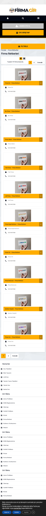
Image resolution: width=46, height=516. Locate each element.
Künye (5, 415)
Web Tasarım (7, 373)
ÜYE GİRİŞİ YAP (24, 33)
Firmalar (3, 50)
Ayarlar (26, 512)
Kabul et (6, 512)
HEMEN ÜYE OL (24, 26)
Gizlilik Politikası (8, 411)
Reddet (17, 512)
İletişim (5, 427)
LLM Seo (6, 377)
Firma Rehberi (7, 419)
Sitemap (5, 407)
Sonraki (39, 62)
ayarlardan (17, 508)
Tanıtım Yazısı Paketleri (10, 381)
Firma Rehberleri (13, 50)
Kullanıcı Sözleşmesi (9, 423)
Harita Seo (6, 389)
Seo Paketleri (7, 369)
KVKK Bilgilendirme (9, 403)
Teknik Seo (6, 385)
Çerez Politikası (8, 399)
